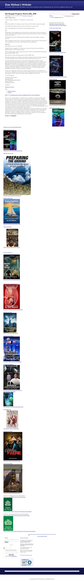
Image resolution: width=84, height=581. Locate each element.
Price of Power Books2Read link (10, 333)
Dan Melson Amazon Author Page (56, 24)
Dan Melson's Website (18, 4)
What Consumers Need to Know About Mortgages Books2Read (17, 511)
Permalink (25, 15)
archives (29, 551)
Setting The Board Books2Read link (11, 247)
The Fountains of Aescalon (9, 391)
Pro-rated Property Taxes (25, 547)
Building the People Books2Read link (11, 224)
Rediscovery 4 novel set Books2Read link (12, 150)
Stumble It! (37, 95)
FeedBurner (14, 556)
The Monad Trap (7, 409)
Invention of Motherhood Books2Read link (13, 309)
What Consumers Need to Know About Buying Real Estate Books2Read (19, 531)
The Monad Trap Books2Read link (11, 428)
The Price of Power (7, 312)
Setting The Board (7, 226)
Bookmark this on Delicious (17, 95)
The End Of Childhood (8, 335)
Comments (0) (30, 15)
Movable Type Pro (13, 571)
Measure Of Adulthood (8, 364)
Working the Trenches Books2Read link (12, 127)
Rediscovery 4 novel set (8, 129)
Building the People (7, 198)
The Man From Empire (54, 30)
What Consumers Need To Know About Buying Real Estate (16, 515)
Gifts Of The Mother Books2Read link (11, 493)
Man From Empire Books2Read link (57, 52)
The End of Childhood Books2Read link (12, 361)
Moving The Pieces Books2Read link (11, 279)
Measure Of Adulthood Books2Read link (12, 390)
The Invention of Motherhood (10, 283)
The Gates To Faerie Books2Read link (11, 461)
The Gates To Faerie (7, 431)
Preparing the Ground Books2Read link (12, 195)
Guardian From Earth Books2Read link (58, 76)
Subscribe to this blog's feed (26, 555)
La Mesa (9, 92)
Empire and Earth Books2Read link (57, 105)
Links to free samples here (55, 28)
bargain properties (12, 91)
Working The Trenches (54, 108)
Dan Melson (8, 15)
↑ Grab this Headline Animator (42, 536)
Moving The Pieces (7, 252)
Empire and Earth (53, 79)
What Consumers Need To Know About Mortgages (14, 497)
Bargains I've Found (9, 87)
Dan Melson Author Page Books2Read (57, 25)
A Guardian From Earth (54, 55)
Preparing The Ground (8, 153)
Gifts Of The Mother (7, 463)
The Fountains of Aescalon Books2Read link (13, 406)
